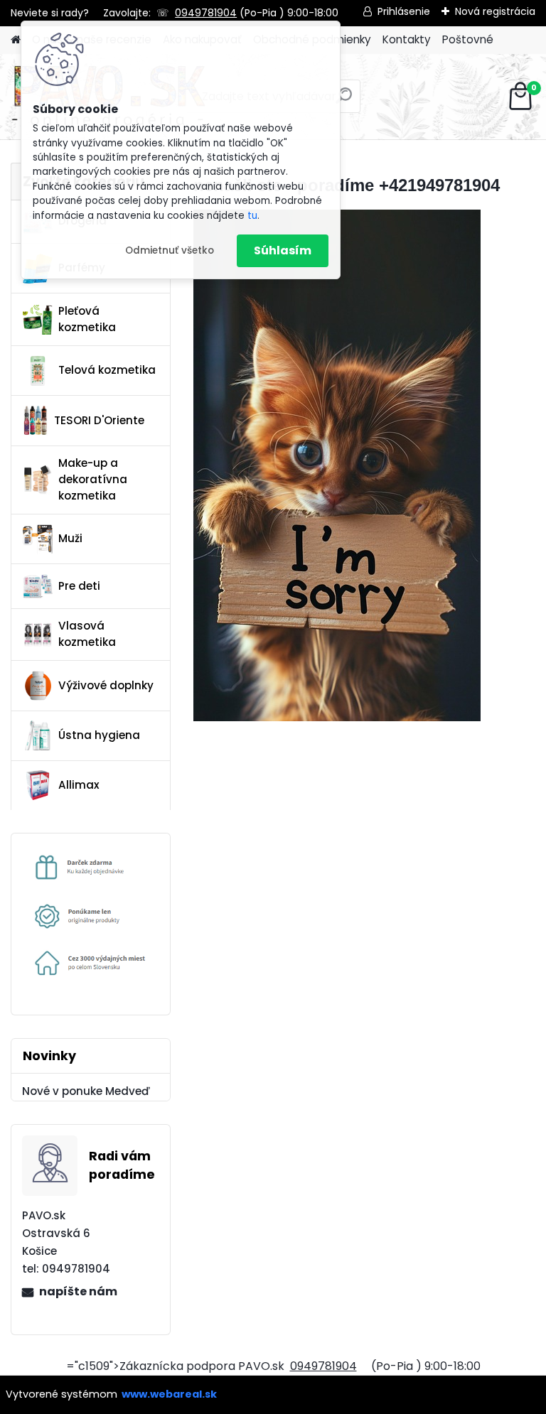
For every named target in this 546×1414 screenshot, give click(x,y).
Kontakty (406, 39)
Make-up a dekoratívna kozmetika (92, 479)
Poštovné (467, 39)
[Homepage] (16, 40)
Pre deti (79, 585)
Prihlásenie (404, 11)
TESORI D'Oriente (99, 420)
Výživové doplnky (106, 685)
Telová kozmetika (107, 369)
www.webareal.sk (169, 1394)
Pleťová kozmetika (87, 319)
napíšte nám (78, 1291)
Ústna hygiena (99, 735)
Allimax (79, 784)
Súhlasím (282, 250)
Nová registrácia (495, 11)
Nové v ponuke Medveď (86, 1091)
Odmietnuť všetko (169, 250)
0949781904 (206, 13)
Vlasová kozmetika (87, 633)
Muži (70, 538)
